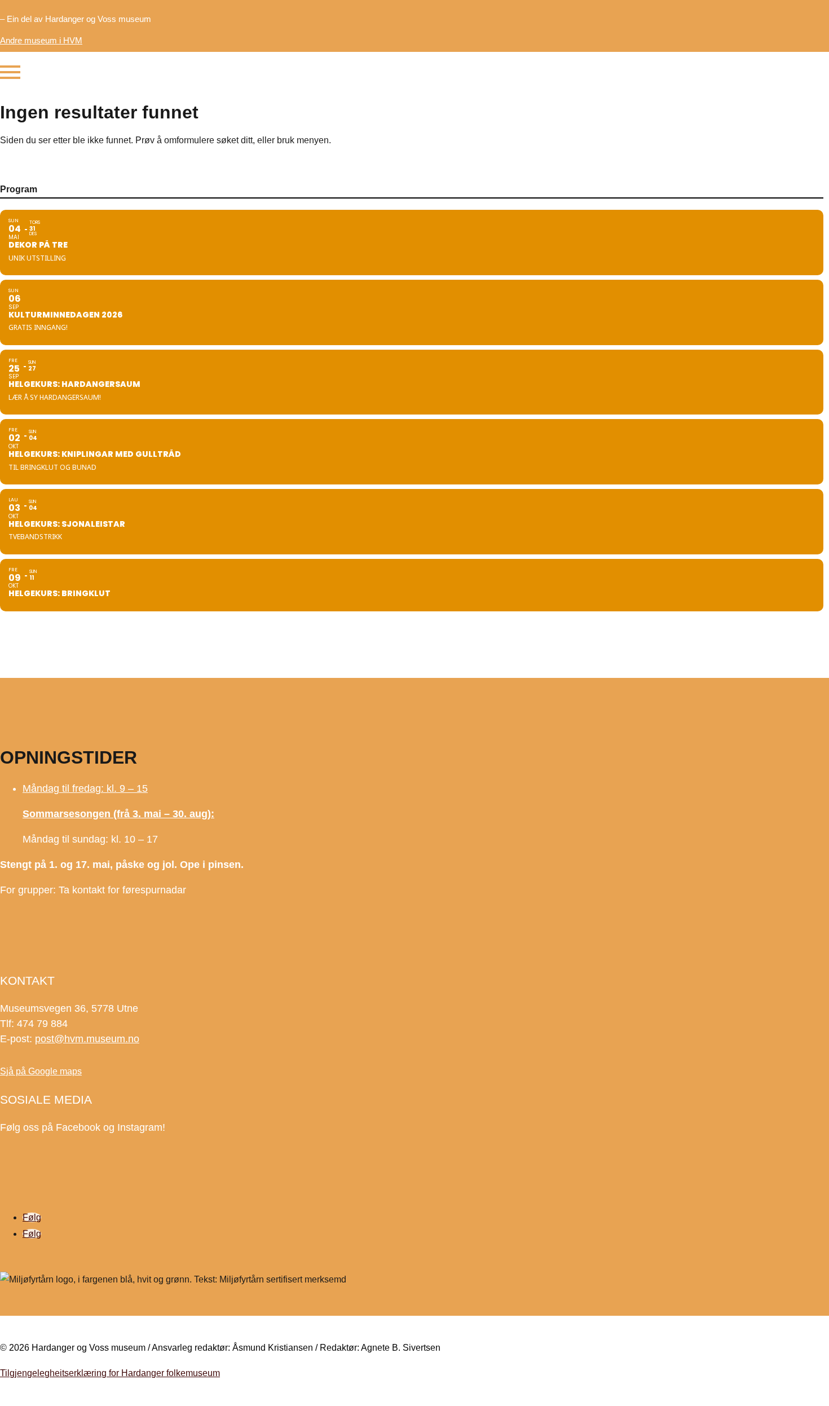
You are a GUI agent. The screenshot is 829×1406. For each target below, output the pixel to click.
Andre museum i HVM (41, 40)
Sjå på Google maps (41, 1071)
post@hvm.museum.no (87, 1038)
